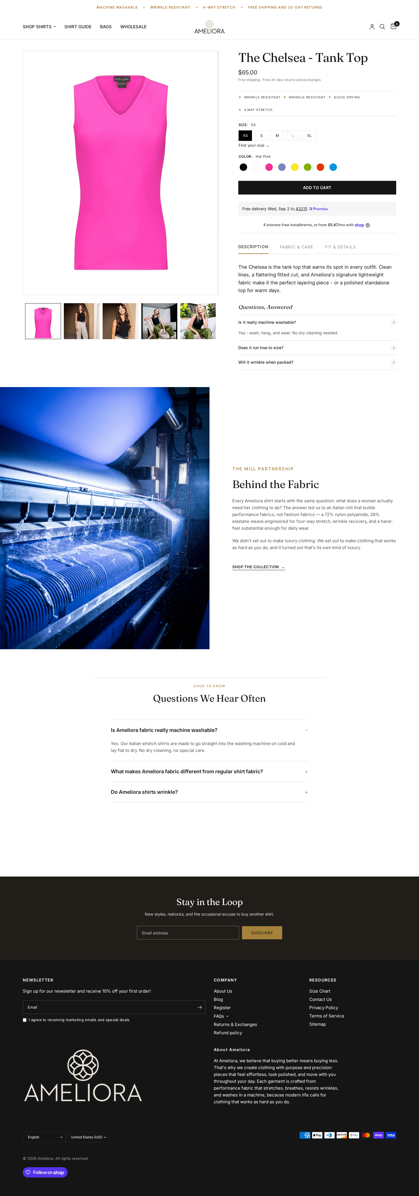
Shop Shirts (37, 26)
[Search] (382, 26)
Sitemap (317, 1024)
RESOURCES (323, 980)
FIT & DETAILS (340, 247)
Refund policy (228, 1032)
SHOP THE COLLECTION (258, 566)
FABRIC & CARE (297, 247)
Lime (307, 167)
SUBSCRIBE (262, 932)
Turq (333, 167)
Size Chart (319, 991)
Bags (106, 26)
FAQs (219, 1016)
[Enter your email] (199, 1007)
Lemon (295, 167)
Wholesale (133, 26)
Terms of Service (326, 1016)
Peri (282, 167)
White (256, 167)
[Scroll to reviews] (317, 89)
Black (243, 167)
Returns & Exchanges (235, 1024)
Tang (320, 167)
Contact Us (320, 999)
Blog (218, 999)
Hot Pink (269, 167)
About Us (223, 991)
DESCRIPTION (253, 247)
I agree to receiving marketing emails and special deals (79, 1019)
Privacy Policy (323, 1007)
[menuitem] (41, 27)
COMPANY (225, 980)
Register (222, 1007)
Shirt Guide (77, 26)
